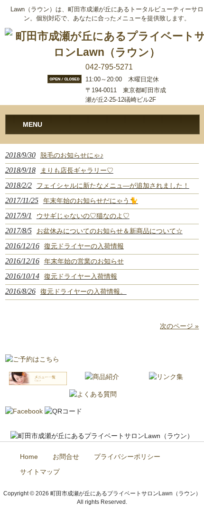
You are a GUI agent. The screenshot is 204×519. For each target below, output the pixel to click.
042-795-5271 (109, 67)
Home (29, 456)
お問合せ (66, 456)
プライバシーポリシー (127, 456)
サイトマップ (40, 471)
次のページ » (179, 326)
